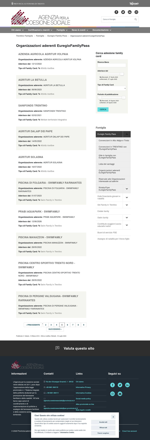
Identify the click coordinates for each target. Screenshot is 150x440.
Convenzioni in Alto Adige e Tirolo (114, 140)
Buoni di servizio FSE (107, 232)
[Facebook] (116, 11)
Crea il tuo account (129, 431)
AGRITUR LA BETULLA (32, 80)
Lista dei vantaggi (106, 164)
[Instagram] (136, 11)
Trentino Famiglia (24, 35)
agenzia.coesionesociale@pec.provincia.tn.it (61, 408)
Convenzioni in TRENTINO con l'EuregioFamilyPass (113, 148)
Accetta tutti (103, 422)
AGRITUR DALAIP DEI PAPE (35, 131)
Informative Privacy (83, 387)
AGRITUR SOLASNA (30, 157)
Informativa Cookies (83, 393)
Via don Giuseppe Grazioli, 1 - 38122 (59, 381)
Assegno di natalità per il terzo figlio (113, 238)
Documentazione (101, 29)
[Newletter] (120, 393)
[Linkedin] (130, 11)
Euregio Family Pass (57, 35)
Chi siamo (16, 29)
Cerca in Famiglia (109, 19)
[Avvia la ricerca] (135, 19)
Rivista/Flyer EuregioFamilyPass (107, 188)
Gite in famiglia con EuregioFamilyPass (107, 156)
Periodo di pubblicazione (108, 94)
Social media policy (83, 398)
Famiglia (61, 29)
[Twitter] (123, 11)
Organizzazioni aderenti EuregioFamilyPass (109, 171)
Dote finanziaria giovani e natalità (109, 197)
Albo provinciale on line (85, 404)
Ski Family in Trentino (107, 204)
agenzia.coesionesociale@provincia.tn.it (59, 400)
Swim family (103, 217)
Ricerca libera (103, 62)
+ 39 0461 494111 (52, 393)
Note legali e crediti (83, 410)
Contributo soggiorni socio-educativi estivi (110, 225)
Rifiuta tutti (103, 427)
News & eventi (78, 29)
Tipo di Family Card (106, 85)
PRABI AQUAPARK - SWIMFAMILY (39, 211)
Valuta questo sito (78, 348)
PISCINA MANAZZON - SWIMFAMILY (40, 237)
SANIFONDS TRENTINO (32, 105)
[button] (127, 134)
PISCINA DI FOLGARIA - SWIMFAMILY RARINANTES (50, 183)
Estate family (103, 211)
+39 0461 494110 (52, 387)
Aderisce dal (103, 71)
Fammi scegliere (103, 433)
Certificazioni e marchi (39, 29)
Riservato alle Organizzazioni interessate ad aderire (112, 180)
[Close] (113, 417)
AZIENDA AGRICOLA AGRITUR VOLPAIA (43, 54)
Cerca (103, 109)
